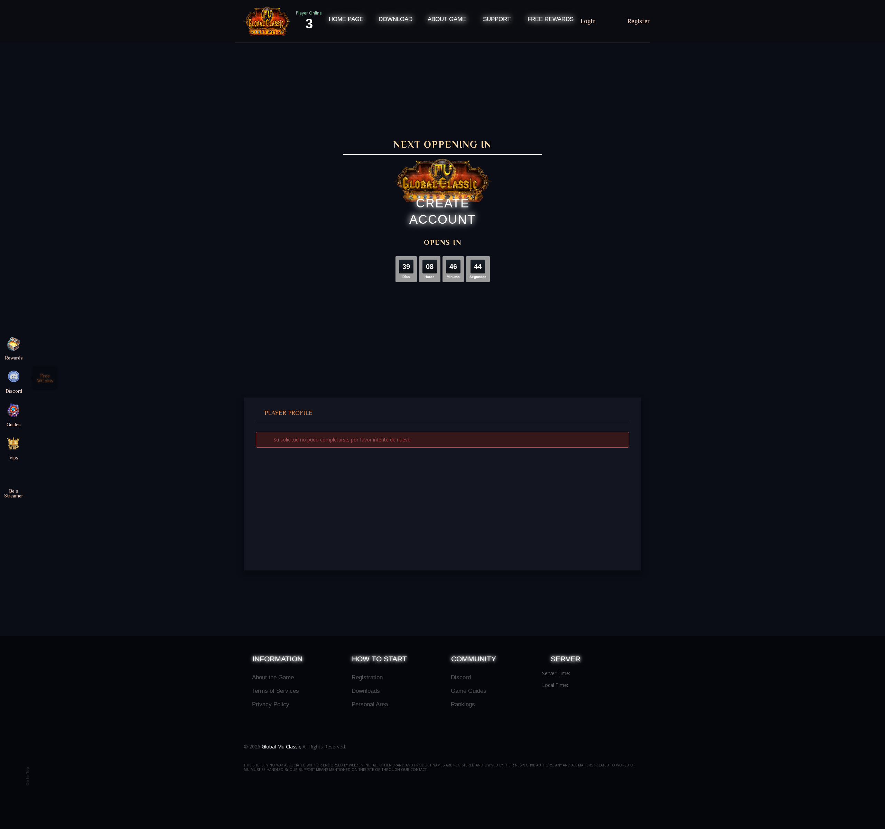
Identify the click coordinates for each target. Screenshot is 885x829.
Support (497, 19)
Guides (14, 424)
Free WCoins (45, 378)
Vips (13, 457)
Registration (367, 677)
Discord (461, 677)
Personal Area (370, 704)
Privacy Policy (270, 704)
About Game (447, 19)
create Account (442, 211)
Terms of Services (275, 691)
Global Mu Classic (281, 746)
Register (638, 21)
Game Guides (468, 691)
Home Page (346, 19)
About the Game (273, 677)
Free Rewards (551, 19)
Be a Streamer (13, 493)
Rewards (14, 357)
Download (395, 19)
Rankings (463, 704)
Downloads (366, 691)
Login (588, 21)
